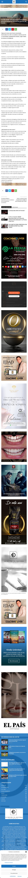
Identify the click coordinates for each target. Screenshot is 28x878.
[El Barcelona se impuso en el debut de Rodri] (4, 748)
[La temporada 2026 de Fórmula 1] (4, 212)
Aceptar (14, 866)
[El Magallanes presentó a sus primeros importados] (4, 754)
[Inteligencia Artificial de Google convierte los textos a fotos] (4, 777)
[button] (26, 851)
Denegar (14, 869)
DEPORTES (3, 213)
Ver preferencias (14, 873)
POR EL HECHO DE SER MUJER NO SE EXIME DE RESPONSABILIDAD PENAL (21, 200)
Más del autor (15, 207)
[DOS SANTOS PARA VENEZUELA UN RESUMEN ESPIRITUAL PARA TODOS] (4, 226)
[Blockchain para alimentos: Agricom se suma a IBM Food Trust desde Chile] (4, 764)
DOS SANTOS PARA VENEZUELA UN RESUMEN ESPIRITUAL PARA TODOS (17, 226)
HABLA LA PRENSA (3, 219)
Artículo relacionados (6, 207)
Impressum (19, 876)
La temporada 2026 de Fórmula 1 (16, 210)
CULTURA (3, 227)
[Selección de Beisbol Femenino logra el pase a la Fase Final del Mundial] (4, 741)
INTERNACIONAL (7, 9)
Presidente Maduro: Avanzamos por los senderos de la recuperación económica (7, 200)
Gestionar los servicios (9, 862)
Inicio (2, 9)
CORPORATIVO (13, 876)
